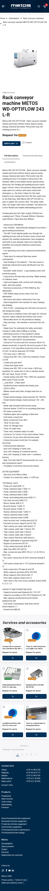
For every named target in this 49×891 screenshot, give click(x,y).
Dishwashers (14, 18)
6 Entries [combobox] (23, 746)
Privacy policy (7, 880)
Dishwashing (6, 804)
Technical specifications (32, 156)
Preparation (6, 796)
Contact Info (7, 766)
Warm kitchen (7, 799)
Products (5, 792)
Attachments (9, 162)
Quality (4, 849)
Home (2, 18)
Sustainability (7, 843)
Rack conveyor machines (33, 18)
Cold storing (6, 802)
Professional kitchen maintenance (15, 830)
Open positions (7, 846)
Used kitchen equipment (11, 827)
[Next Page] (36, 754)
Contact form (7, 785)
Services (5, 852)
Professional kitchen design (13, 833)
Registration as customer (12, 855)
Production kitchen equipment (14, 824)
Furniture (5, 807)
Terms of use (20, 880)
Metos (4, 839)
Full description (11, 156)
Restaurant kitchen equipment (14, 821)
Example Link (2, 870)
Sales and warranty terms (12, 883)
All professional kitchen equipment (15, 818)
